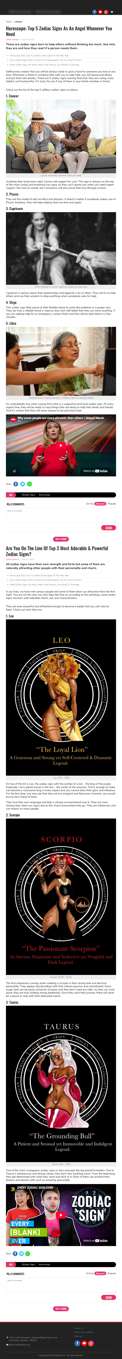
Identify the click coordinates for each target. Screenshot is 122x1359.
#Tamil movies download (47, 11)
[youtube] (100, 12)
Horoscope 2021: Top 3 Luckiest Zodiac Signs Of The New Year (39, 55)
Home (8, 21)
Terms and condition (83, 1332)
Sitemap (78, 1336)
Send (109, 528)
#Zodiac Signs (28, 494)
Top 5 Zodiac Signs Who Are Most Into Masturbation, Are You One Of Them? (46, 60)
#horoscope (44, 494)
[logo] (16, 1329)
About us (78, 1328)
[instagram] (106, 12)
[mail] (112, 12)
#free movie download (20, 11)
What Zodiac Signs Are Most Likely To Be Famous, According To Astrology (44, 64)
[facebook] (94, 12)
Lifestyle (18, 21)
